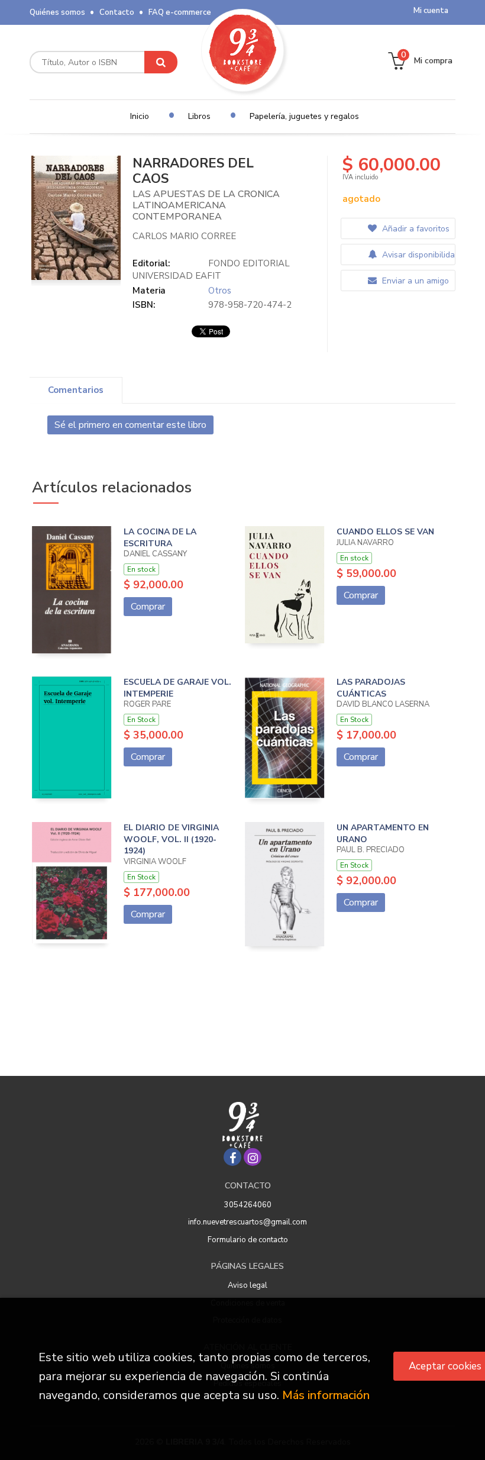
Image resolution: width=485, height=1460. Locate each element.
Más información (326, 1395)
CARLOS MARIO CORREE (184, 236)
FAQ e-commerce (179, 12)
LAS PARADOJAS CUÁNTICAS (371, 688)
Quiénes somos (57, 12)
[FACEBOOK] (232, 1157)
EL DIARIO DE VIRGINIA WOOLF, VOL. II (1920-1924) (171, 839)
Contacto (116, 12)
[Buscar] (160, 62)
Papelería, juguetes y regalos (304, 116)
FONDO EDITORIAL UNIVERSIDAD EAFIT (211, 269)
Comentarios (76, 390)
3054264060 (247, 1205)
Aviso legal (247, 1285)
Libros (199, 116)
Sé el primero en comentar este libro (130, 424)
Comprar (148, 606)
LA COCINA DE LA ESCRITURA (160, 537)
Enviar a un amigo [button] (414, 280)
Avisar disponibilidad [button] (417, 254)
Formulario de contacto (248, 1240)
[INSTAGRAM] (252, 1157)
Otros (219, 290)
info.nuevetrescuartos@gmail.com (247, 1222)
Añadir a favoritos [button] (415, 228)
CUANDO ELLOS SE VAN (385, 531)
